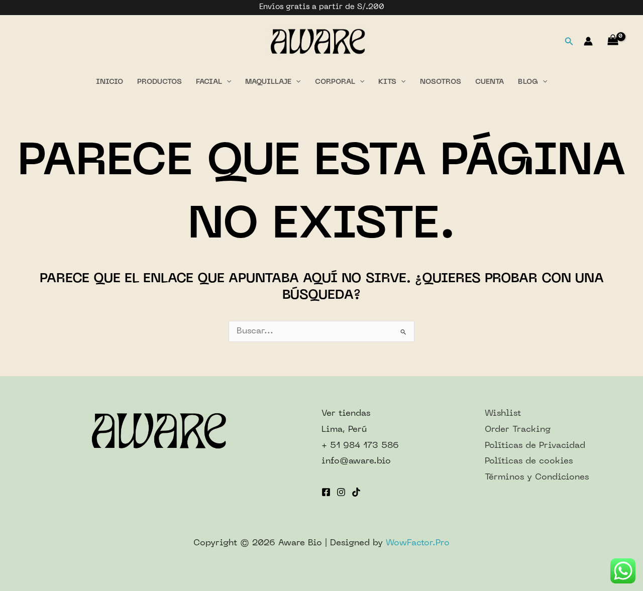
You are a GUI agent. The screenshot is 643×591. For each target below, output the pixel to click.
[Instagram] (341, 492)
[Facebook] (326, 492)
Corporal (335, 82)
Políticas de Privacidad (535, 446)
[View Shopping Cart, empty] (613, 41)
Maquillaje (268, 82)
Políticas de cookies (529, 461)
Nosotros (440, 82)
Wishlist (503, 414)
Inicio (109, 82)
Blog (528, 82)
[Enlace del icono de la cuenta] (588, 41)
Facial (209, 82)
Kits (387, 82)
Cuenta (489, 82)
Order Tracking (518, 430)
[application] (226, 82)
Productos (159, 82)
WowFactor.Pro (418, 543)
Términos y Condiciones (537, 478)
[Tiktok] (356, 492)
